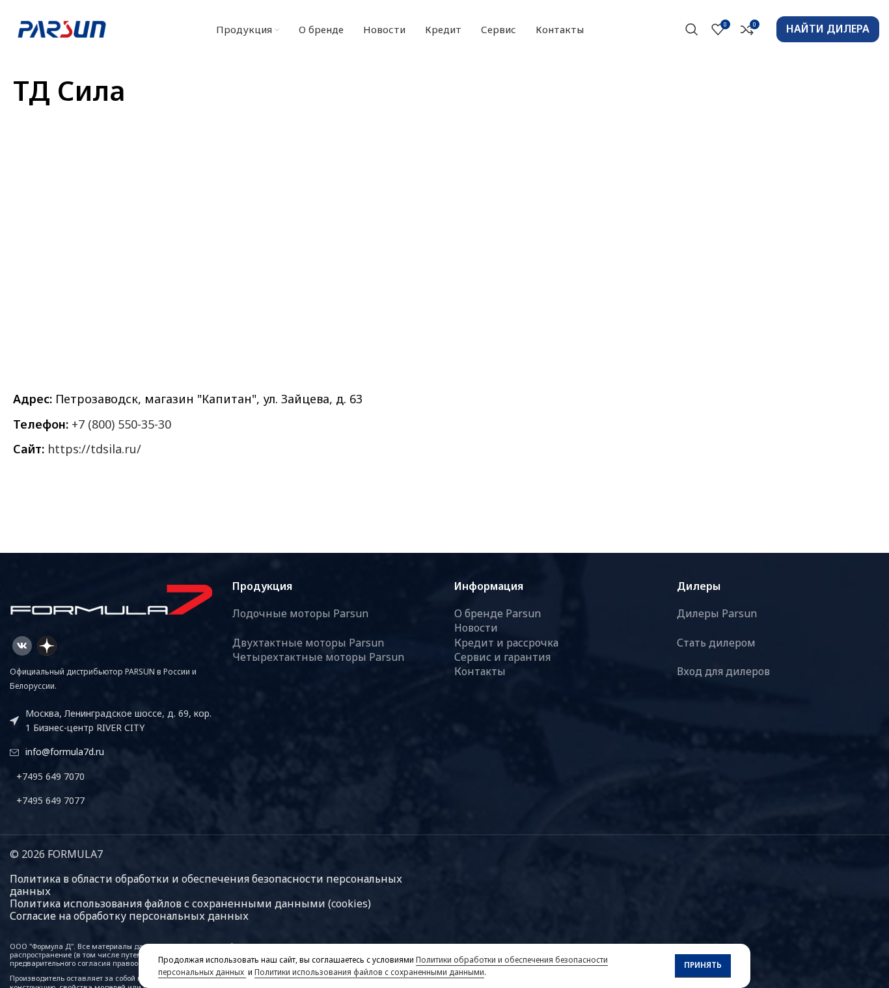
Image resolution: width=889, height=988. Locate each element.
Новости (476, 628)
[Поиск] (692, 29)
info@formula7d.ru (64, 751)
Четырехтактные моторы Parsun (318, 657)
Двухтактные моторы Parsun (308, 642)
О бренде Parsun (497, 613)
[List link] (111, 776)
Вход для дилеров (723, 671)
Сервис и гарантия (502, 657)
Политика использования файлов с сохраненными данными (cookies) (190, 903)
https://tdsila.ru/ (94, 449)
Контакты (480, 671)
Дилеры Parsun (717, 613)
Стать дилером (716, 642)
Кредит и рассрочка (506, 642)
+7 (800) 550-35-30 (121, 424)
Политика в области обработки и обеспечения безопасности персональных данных (206, 885)
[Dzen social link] (47, 646)
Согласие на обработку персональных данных (129, 916)
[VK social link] (22, 646)
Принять (703, 964)
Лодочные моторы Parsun (300, 613)
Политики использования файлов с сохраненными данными (369, 972)
